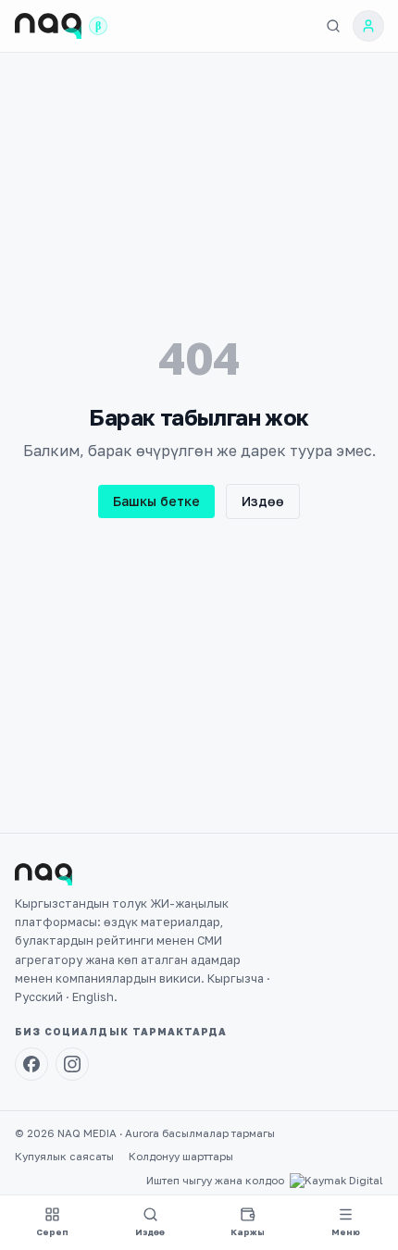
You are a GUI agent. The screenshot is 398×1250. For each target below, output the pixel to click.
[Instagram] (72, 1064)
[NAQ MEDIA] (48, 26)
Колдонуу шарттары (181, 1156)
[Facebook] (31, 1064)
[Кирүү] (368, 26)
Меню (345, 1232)
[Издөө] (333, 26)
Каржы (247, 1232)
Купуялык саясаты (64, 1156)
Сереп (52, 1232)
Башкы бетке (156, 501)
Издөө (263, 501)
